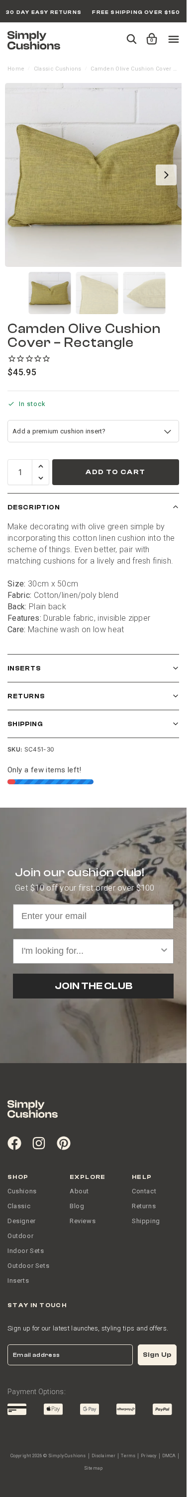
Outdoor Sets (28, 1265)
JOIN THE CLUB (93, 986)
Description (33, 507)
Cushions (22, 1191)
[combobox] (90, 951)
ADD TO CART (115, 472)
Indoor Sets (25, 1250)
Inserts (24, 668)
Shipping (25, 724)
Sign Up (157, 1354)
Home (15, 69)
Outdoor (20, 1236)
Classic (18, 1206)
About (79, 1191)
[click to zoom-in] (97, 175)
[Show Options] (164, 951)
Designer (21, 1221)
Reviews (83, 1221)
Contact (144, 1191)
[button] (150, 34)
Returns (26, 696)
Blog (77, 1206)
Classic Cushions (58, 69)
